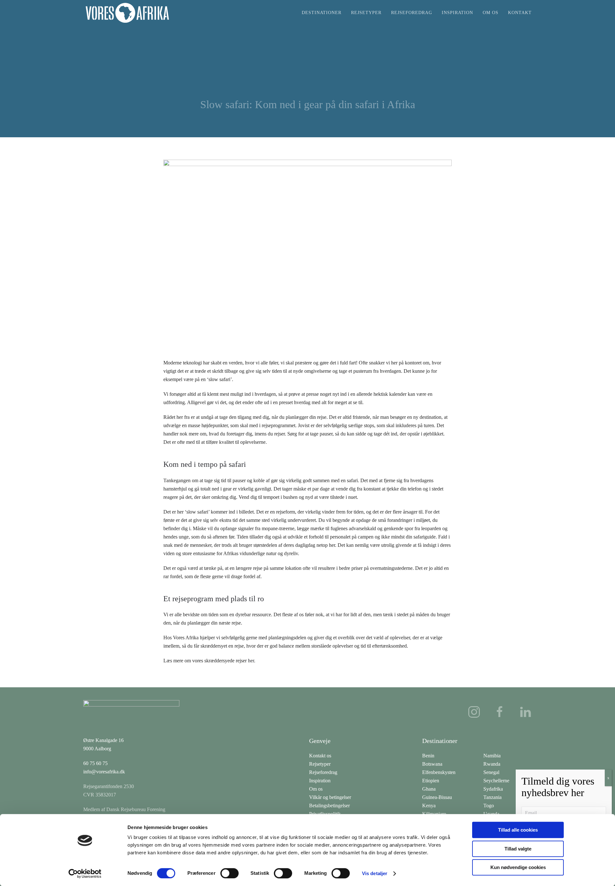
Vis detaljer (374, 873)
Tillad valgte (517, 848)
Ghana (429, 789)
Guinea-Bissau (437, 797)
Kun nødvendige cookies (518, 867)
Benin (428, 755)
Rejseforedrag (323, 772)
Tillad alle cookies (518, 830)
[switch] (229, 873)
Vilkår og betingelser (330, 797)
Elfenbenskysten (438, 772)
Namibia (492, 755)
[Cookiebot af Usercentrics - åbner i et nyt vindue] (85, 873)
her (251, 660)
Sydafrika (493, 789)
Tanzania (492, 797)
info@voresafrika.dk (104, 771)
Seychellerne (496, 780)
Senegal (491, 772)
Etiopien (430, 780)
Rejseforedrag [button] (411, 12)
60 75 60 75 (95, 763)
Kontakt (520, 12)
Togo (488, 805)
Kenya (429, 805)
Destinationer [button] (321, 12)
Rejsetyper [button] (366, 12)
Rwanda (491, 764)
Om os (490, 12)
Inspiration (457, 12)
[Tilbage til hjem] (127, 13)
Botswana (432, 764)
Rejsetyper (320, 764)
